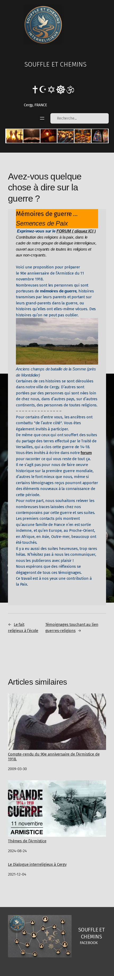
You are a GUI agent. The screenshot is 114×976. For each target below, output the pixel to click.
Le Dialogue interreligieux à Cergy (37, 864)
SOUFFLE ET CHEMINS (55, 64)
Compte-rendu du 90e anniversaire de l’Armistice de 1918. (54, 756)
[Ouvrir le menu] (42, 118)
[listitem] (14, 136)
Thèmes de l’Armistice (27, 841)
